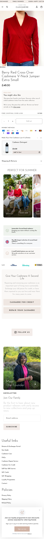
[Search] (7, 7)
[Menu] (2, 6)
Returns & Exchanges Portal (11, 446)
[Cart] (41, 7)
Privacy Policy (6, 495)
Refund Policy (6, 503)
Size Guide (5, 450)
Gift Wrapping (6, 476)
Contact (4, 483)
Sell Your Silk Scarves (9, 468)
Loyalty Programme (8, 480)
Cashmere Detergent (19, 142)
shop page (16, 107)
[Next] (41, 138)
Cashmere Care (7, 454)
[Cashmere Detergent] (7, 147)
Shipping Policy (7, 499)
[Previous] (37, 138)
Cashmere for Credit (8, 465)
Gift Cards (5, 472)
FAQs (4, 457)
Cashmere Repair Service (10, 461)
